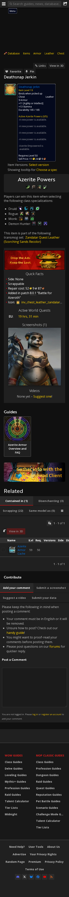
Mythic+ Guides (15, 781)
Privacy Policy (54, 862)
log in (35, 714)
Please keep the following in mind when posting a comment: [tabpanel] (34, 662)
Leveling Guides (16, 775)
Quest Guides (45, 788)
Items (26, 53)
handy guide (15, 633)
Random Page (15, 862)
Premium (35, 862)
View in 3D (57, 65)
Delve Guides (14, 768)
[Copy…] (50, 523)
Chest (60, 53)
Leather (49, 53)
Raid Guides (13, 794)
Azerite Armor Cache (22, 549)
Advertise (19, 854)
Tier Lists (11, 808)
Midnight (11, 814)
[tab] (16, 501)
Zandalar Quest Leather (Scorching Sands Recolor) (32, 239)
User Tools (36, 847)
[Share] (65, 4)
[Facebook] (38, 877)
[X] (24, 877)
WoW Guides (14, 755)
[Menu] (4, 4)
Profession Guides (17, 788)
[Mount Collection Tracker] (34, 472)
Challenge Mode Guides (50, 814)
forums (54, 646)
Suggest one (42, 396)
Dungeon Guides (47, 775)
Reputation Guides (49, 794)
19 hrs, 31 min (28, 316)
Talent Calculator (17, 801)
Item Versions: (18, 165)
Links (42, 65)
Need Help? (17, 847)
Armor (37, 53)
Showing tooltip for (22, 170)
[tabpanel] (34, 543)
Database (14, 53)
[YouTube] (45, 877)
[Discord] (18, 877)
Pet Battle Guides (48, 801)
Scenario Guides (47, 808)
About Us (53, 847)
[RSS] (51, 877)
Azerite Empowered (30, 145)
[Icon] (10, 90)
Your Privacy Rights (43, 854)
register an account (51, 714)
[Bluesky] (31, 877)
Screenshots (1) (34, 324)
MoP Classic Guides (50, 755)
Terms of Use (34, 869)
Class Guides (13, 762)
